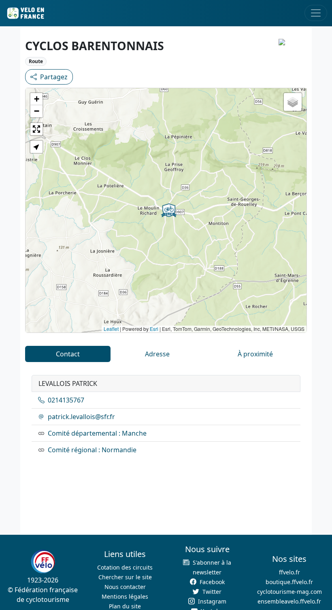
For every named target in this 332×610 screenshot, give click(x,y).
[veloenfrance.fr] (25, 13)
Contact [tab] (68, 353)
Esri (154, 328)
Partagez (54, 76)
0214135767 (66, 400)
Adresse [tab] (157, 353)
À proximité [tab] (255, 353)
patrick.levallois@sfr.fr (81, 416)
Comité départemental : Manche (97, 433)
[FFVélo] (43, 561)
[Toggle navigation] (315, 13)
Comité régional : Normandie (92, 449)
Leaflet (111, 328)
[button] (169, 210)
